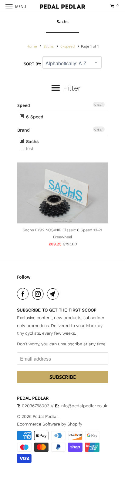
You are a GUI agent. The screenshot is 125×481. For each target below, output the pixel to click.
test (29, 148)
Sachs (32, 141)
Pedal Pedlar (45, 416)
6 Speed (34, 116)
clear (98, 104)
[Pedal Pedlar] (62, 6)
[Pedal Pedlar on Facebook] (24, 294)
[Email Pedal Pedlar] (54, 294)
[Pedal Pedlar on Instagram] (39, 294)
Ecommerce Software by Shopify (49, 424)
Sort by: (33, 64)
